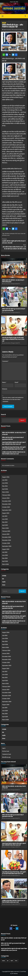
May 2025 (5, 522)
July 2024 (4, 552)
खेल (3, 578)
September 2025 (6, 510)
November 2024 (6, 540)
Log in (3, 748)
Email (17, 382)
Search (3, 414)
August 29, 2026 (15, 283)
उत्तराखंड (4, 22)
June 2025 (5, 519)
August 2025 (5, 513)
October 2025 (6, 507)
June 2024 (5, 555)
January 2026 (5, 498)
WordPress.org (6, 757)
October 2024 (6, 543)
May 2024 (5, 558)
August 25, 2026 (15, 904)
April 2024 (5, 561)
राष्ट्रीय (3, 582)
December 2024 (6, 537)
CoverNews (23, 971)
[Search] (25, 16)
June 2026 (5, 483)
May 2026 (5, 486)
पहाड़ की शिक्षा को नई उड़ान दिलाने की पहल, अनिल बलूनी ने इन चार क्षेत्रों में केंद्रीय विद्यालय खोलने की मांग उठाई (14, 448)
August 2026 (5, 477)
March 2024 (5, 564)
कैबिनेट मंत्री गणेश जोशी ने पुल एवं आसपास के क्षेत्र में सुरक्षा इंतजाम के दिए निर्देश (13, 438)
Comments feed (6, 754)
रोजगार (3, 585)
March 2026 (5, 492)
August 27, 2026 (15, 343)
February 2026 (6, 495)
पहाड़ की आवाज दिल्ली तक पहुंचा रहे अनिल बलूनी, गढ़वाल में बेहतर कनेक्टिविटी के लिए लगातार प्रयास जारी (13, 339)
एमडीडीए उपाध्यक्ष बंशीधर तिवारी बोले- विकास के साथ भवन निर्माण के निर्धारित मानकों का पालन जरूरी (13, 453)
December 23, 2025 (17, 29)
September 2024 (6, 546)
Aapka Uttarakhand (7, 29)
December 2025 (6, 501)
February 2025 (6, 531)
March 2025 (5, 528)
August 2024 (5, 549)
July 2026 (4, 480)
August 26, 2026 (15, 875)
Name (4, 382)
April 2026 (5, 489)
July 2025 (4, 516)
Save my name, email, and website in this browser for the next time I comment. (13, 399)
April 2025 (5, 525)
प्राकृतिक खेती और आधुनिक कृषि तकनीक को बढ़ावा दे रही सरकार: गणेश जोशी (14, 241)
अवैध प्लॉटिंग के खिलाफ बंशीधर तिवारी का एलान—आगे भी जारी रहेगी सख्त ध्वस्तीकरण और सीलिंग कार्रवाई (14, 247)
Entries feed (5, 751)
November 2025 (6, 504)
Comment (5, 361)
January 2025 (5, 534)
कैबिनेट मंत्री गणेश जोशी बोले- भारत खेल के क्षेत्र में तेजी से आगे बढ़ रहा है (14, 433)
